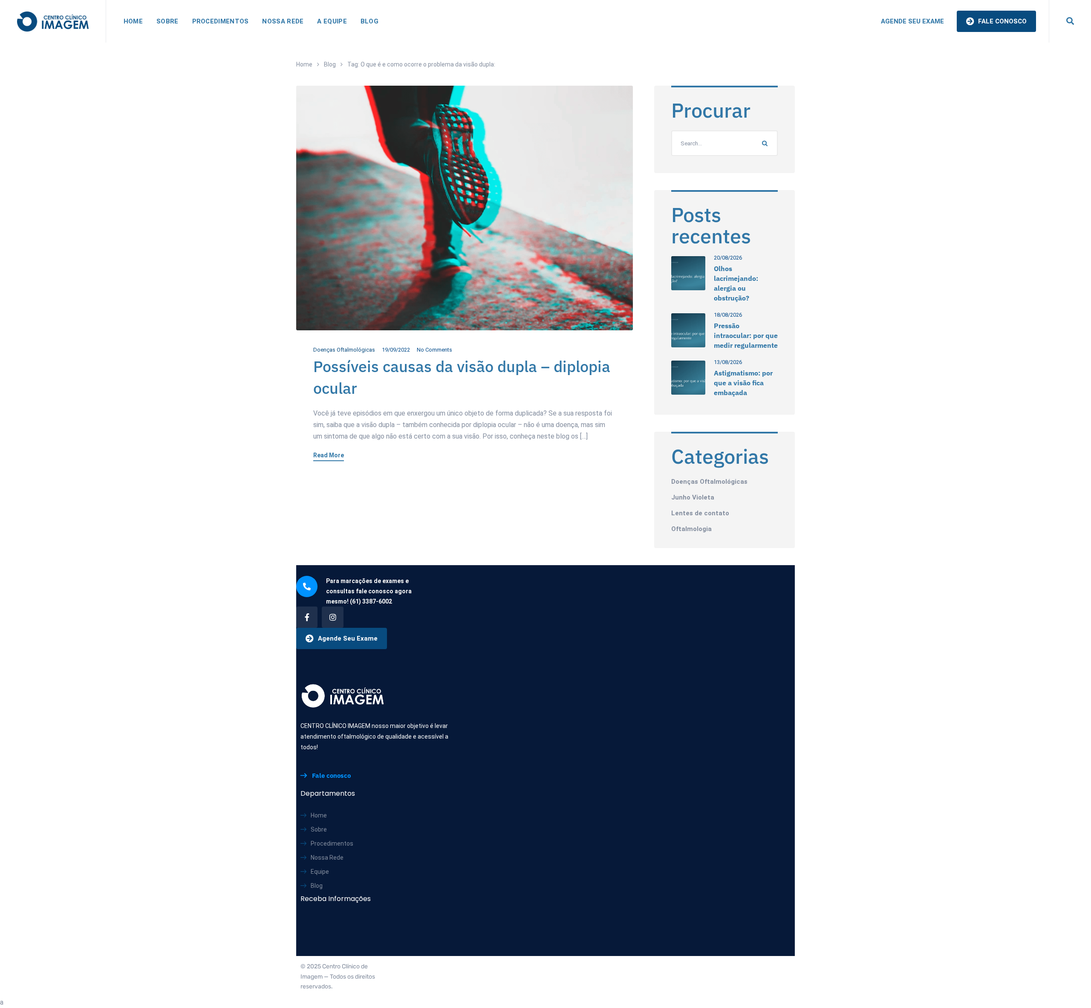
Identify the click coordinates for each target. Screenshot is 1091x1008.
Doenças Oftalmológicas (344, 350)
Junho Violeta (692, 497)
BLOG (369, 21)
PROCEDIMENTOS (220, 21)
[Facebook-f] (306, 617)
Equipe (320, 871)
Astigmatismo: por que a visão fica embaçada (743, 383)
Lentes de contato (700, 513)
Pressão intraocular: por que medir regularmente (746, 335)
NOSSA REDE (282, 21)
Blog (330, 64)
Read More (328, 455)
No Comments (434, 350)
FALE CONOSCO (1001, 21)
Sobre (319, 829)
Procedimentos (332, 843)
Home (304, 64)
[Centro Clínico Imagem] (53, 21)
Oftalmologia (691, 529)
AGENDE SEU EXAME (912, 21)
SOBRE (167, 21)
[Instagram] (332, 617)
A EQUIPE (331, 21)
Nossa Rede (327, 857)
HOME (133, 21)
